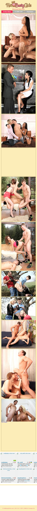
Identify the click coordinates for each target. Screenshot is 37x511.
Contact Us (32, 508)
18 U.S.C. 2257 (19, 508)
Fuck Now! (30, 11)
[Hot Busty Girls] (18, 4)
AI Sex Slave (7, 11)
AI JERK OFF (19, 11)
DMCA (26, 508)
